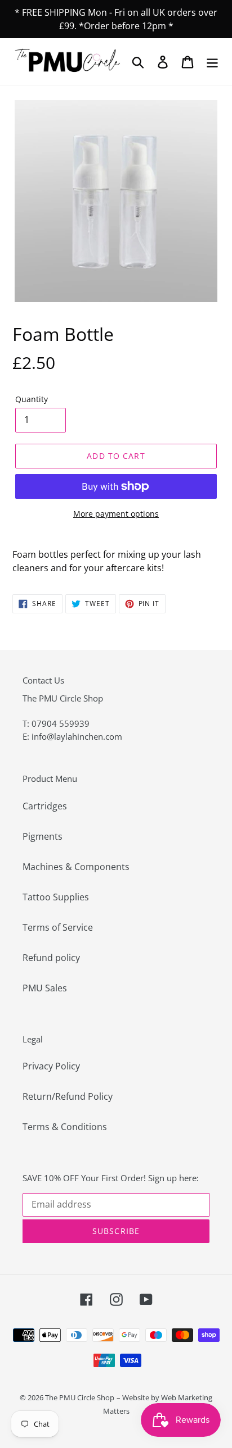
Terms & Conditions (65, 1127)
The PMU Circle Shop (79, 1397)
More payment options (116, 513)
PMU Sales (45, 988)
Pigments (43, 836)
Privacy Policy (51, 1066)
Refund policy (51, 957)
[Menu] (212, 61)
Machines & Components (76, 866)
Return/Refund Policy (68, 1096)
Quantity (31, 399)
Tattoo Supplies (56, 897)
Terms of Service (58, 927)
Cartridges (45, 806)
